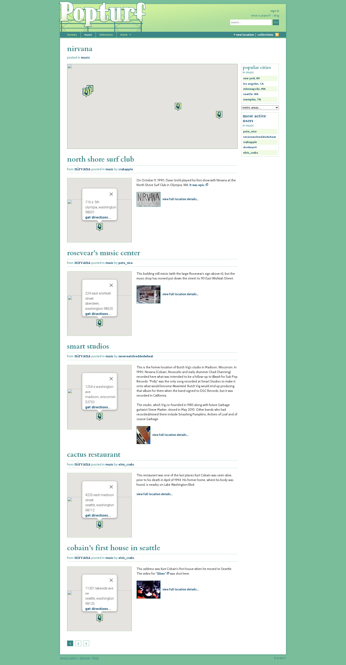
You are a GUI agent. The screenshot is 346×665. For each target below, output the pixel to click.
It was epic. (197, 185)
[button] (178, 106)
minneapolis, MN (254, 89)
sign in (274, 11)
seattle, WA (250, 94)
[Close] (111, 194)
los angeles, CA (253, 83)
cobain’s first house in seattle (113, 548)
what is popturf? (261, 15)
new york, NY (251, 78)
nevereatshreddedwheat (135, 356)
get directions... (98, 217)
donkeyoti (250, 147)
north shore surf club (100, 159)
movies (72, 34)
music (88, 34)
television (106, 34)
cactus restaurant (94, 454)
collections (265, 34)
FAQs (95, 658)
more (124, 34)
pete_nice (125, 263)
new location (243, 34)
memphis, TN (252, 99)
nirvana (82, 169)
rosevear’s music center (103, 253)
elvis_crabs (126, 464)
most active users (254, 118)
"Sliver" (161, 573)
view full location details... (180, 199)
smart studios (88, 346)
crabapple (125, 169)
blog (276, 15)
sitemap (85, 658)
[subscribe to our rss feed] (277, 35)
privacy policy (68, 658)
